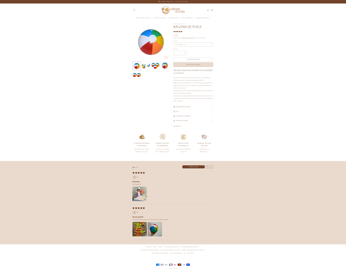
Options (175, 41)
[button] (134, 10)
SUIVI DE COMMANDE (176, 253)
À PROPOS (149, 247)
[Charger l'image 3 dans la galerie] (155, 66)
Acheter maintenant (193, 64)
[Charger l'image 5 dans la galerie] (136, 75)
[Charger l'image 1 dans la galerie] (136, 66)
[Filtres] (207, 166)
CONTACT (160, 247)
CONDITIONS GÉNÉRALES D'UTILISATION (193, 250)
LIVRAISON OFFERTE (188, 37)
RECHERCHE (190, 253)
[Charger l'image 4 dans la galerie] (164, 66)
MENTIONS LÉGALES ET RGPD (160, 253)
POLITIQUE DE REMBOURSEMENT (150, 250)
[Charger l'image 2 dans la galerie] (146, 66)
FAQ (184, 253)
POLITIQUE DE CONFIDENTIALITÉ (189, 247)
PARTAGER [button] (178, 126)
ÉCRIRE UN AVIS (193, 167)
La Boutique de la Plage (175, 268)
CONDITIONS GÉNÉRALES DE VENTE (170, 250)
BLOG (154, 247)
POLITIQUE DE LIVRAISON (172, 247)
